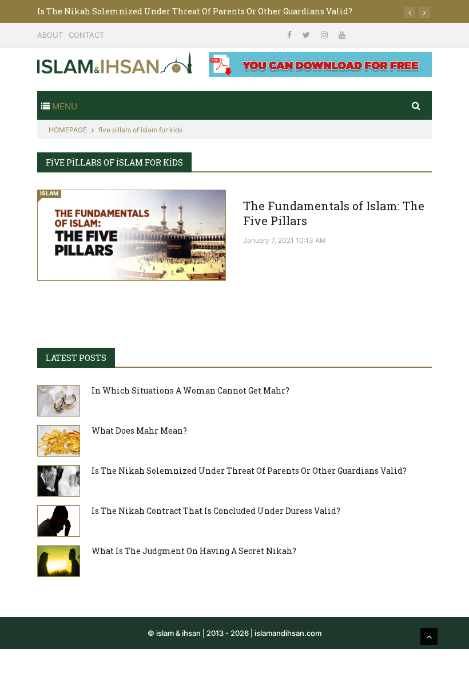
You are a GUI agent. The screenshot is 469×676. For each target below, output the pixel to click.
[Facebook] (290, 35)
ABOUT (50, 35)
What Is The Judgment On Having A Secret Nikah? (194, 550)
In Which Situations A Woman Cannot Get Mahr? (190, 390)
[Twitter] (307, 35)
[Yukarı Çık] (429, 636)
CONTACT (86, 35)
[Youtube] (342, 35)
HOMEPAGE (68, 129)
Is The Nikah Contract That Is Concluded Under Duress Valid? (216, 510)
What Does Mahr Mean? (139, 430)
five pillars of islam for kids (140, 129)
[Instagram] (325, 35)
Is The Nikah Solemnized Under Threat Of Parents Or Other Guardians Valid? (194, 11)
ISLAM (49, 193)
